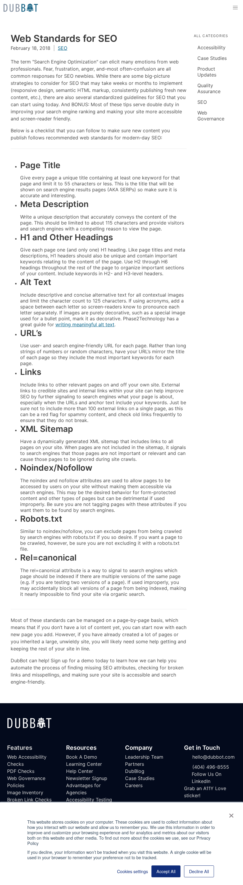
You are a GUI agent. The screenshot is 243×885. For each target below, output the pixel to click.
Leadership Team (144, 757)
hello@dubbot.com (213, 757)
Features (19, 747)
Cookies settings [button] (132, 871)
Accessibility (211, 47)
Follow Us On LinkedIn (206, 777)
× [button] (231, 813)
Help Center (79, 771)
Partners (134, 764)
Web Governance (210, 116)
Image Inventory (25, 792)
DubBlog (134, 771)
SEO (62, 48)
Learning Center (84, 764)
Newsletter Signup (86, 778)
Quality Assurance (208, 88)
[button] (235, 7)
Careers (134, 785)
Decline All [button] (199, 871)
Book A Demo (81, 757)
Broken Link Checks (29, 800)
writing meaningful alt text (84, 324)
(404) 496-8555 (210, 767)
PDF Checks (20, 771)
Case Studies (212, 58)
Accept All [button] (165, 871)
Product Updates (206, 72)
